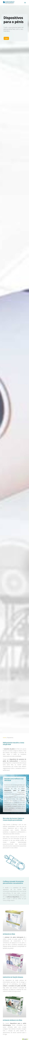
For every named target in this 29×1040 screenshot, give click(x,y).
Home (4, 737)
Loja (6, 38)
